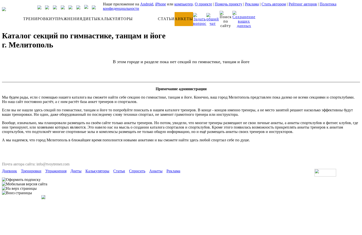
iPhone (160, 4)
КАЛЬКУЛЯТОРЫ (115, 19)
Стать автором (274, 4)
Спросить (137, 171)
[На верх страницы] (19, 188)
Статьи (119, 171)
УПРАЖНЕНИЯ (67, 19)
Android (146, 4)
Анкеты (156, 171)
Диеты (76, 171)
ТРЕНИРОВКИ (37, 19)
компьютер (183, 4)
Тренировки (31, 171)
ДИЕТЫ (90, 19)
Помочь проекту (228, 4)
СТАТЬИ (166, 19)
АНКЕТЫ (184, 19)
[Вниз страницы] (17, 193)
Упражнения (55, 171)
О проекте (203, 4)
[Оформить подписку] (21, 179)
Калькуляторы (97, 171)
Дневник (9, 171)
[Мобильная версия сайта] (24, 184)
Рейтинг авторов (303, 4)
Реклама (252, 4)
